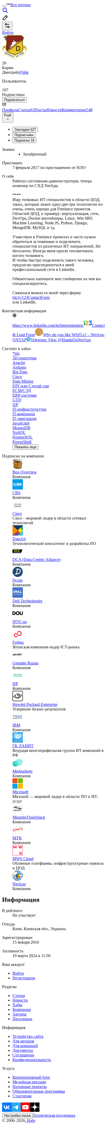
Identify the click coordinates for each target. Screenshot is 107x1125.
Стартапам (21, 1096)
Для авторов (23, 1041)
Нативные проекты (29, 1086)
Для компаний (25, 1045)
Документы (22, 1050)
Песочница (22, 1019)
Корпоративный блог (31, 1077)
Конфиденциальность (31, 1059)
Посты (40, 110)
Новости (54, 110)
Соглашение (23, 1055)
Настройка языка (17, 1115)
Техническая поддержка (54, 1115)
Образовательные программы (38, 1091)
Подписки (24, 140)
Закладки (25, 129)
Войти (18, 973)
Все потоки (20, 5)
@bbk (23, 72)
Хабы (17, 1005)
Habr (30, 1120)
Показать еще (25, 447)
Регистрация (23, 978)
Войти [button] (8, 32)
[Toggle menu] (4, 6)
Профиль (10, 110)
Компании (21, 1009)
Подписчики (24, 135)
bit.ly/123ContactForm (31, 297)
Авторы (19, 1014)
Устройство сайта (27, 1036)
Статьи (26, 110)
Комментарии (77, 110)
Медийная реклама (29, 1082)
